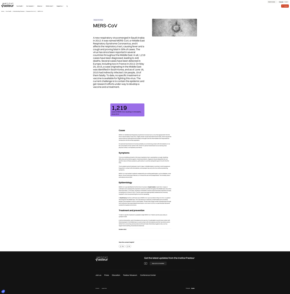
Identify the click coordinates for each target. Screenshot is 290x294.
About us (39, 6)
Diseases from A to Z (31, 11)
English (286, 2)
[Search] (67, 6)
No (129, 246)
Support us (59, 6)
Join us (98, 275)
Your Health (8, 11)
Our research (29, 6)
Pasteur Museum (130, 275)
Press (106, 275)
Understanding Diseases (19, 11)
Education (116, 275)
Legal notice (104, 288)
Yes (123, 246)
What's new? (49, 6)
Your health (19, 6)
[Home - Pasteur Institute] (7, 5)
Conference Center (148, 275)
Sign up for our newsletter (158, 263)
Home (2, 11)
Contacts (97, 288)
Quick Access (271, 2)
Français (281, 2)
